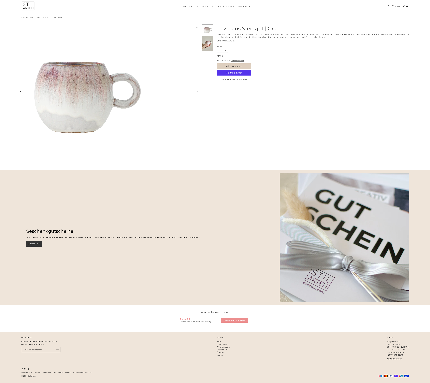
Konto (398, 6)
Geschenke (222, 350)
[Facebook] (22, 369)
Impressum (69, 372)
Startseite (24, 17)
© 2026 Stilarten (28, 376)
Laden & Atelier (190, 6)
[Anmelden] (57, 349)
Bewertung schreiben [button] (235, 320)
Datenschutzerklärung (42, 372)
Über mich (221, 352)
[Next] (197, 91)
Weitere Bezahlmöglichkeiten (234, 79)
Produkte (243, 6)
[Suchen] (389, 6)
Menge (220, 46)
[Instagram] (28, 369)
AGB (54, 372)
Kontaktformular (394, 359)
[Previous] (20, 91)
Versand (60, 372)
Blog (219, 342)
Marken (220, 355)
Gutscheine (34, 244)
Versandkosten (237, 61)
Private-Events (226, 6)
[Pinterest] (25, 369)
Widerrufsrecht (26, 372)
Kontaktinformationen (83, 372)
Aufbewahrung (35, 17)
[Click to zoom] (197, 27)
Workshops (208, 6)
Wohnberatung (223, 347)
